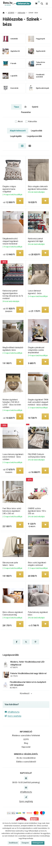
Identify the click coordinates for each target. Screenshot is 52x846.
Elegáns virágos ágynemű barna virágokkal (9, 189)
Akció (20, 121)
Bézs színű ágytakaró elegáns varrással (37, 563)
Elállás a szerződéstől (26, 761)
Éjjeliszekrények (42, 88)
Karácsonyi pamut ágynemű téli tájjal (35, 239)
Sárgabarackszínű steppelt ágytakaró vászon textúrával (10, 241)
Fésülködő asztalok (40, 76)
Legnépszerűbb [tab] (34, 136)
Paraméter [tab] (26, 112)
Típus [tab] (16, 107)
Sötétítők (14, 39)
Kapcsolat (26, 747)
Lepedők (13, 76)
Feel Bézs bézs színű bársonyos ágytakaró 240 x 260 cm (12, 511)
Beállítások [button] (13, 843)
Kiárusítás (32, 121)
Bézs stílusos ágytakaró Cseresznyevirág (13, 613)
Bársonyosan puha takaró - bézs (10, 563)
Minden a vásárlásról (26, 754)
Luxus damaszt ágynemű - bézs (35, 292)
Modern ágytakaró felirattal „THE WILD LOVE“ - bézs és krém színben (12, 403)
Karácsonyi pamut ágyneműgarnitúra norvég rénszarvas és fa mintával (13, 294)
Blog (26, 743)
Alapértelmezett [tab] (18, 130)
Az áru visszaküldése (26, 758)
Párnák (13, 63)
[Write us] (26, 797)
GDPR (26, 739)
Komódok (14, 88)
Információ (26, 732)
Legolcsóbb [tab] (36, 130)
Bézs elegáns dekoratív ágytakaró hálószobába (38, 187)
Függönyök (40, 39)
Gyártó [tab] (35, 107)
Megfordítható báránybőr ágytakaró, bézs (13, 348)
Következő (24, 693)
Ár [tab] (25, 107)
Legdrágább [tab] (16, 136)
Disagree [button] (25, 843)
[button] (19, 201)
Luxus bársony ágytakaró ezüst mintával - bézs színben (13, 457)
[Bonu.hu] (17, 4)
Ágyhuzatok (40, 51)
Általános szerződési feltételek (26, 735)
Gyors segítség (14, 716)
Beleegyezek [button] (38, 843)
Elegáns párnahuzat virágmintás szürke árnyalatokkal (36, 350)
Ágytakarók (15, 51)
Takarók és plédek (40, 63)
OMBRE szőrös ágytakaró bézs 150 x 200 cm (37, 511)
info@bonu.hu (13, 712)
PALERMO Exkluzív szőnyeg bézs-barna (36, 455)
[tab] (22, 145)
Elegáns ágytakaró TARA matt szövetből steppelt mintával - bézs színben (38, 402)
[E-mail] (26, 787)
